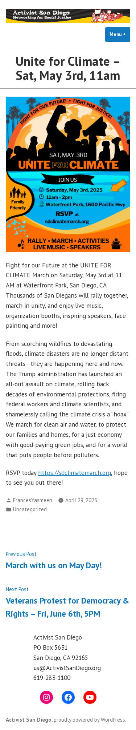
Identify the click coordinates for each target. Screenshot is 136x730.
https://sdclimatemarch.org (74, 472)
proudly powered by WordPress (89, 719)
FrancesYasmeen (32, 500)
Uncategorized (30, 509)
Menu (120, 34)
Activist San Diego (28, 719)
